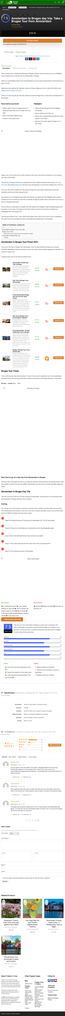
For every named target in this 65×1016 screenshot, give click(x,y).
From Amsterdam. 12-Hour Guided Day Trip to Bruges (21, 331)
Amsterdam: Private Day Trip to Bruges (20, 263)
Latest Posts (28, 983)
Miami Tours (28, 995)
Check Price (58, 269)
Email (3, 871)
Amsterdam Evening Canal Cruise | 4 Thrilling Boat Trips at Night (54, 923)
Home (4, 7)
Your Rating (4, 833)
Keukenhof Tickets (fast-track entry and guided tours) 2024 (11, 922)
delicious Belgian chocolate (13, 90)
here (10, 1004)
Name (3, 865)
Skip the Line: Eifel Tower (38, 1002)
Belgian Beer (18, 185)
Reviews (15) (32, 68)
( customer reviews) (17, 26)
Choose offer (11, 932)
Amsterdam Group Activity (44, 56)
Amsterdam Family (32, 56)
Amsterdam (22, 7)
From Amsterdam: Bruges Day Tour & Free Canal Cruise (21, 296)
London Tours (28, 998)
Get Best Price (32, 40)
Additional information (19, 68)
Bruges (25, 15)
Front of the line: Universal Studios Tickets (39, 994)
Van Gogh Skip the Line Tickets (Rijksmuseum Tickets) (32, 923)
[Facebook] (49, 980)
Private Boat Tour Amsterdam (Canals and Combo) (11, 959)
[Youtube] (55, 980)
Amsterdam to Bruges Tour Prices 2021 (13, 229)
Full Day (6, 237)
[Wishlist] (59, 2)
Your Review (5, 838)
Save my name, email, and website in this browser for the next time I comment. (26, 878)
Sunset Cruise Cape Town (38, 990)
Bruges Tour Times (7, 231)
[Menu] (2, 2)
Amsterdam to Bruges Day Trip (11, 235)
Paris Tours (28, 990)
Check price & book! (12, 619)
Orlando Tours (29, 996)
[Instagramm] (52, 980)
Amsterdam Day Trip (23, 56)
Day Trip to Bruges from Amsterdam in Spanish (20, 317)
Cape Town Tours (28, 1003)
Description (6, 68)
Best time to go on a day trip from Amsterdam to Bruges (18, 233)
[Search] (55, 2)
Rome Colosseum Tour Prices (39, 999)
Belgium (21, 15)
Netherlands (12, 7)
